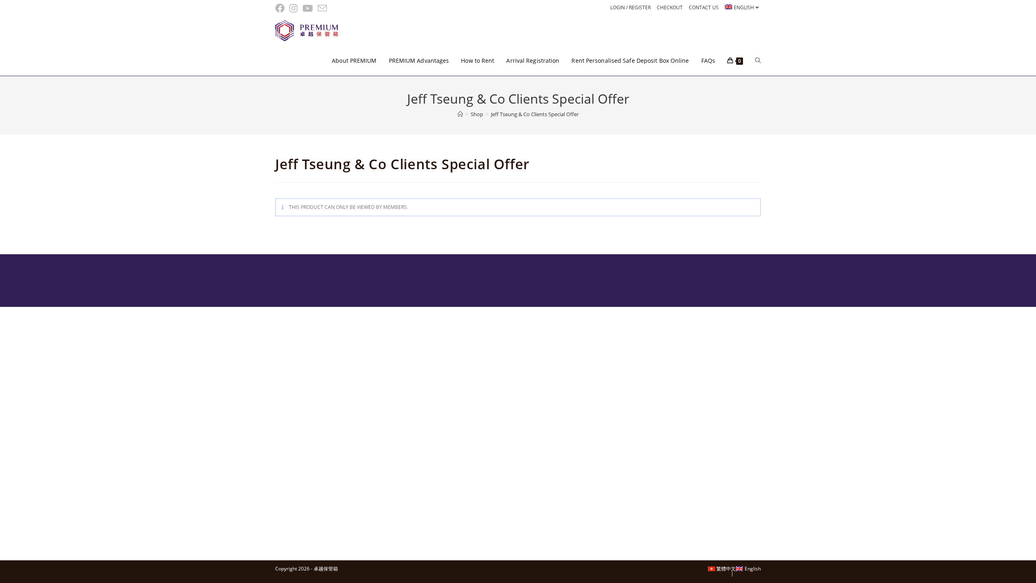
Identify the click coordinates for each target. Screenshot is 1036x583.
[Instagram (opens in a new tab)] (293, 8)
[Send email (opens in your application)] (322, 8)
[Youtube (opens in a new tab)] (307, 8)
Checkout (670, 7)
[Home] (460, 114)
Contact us (704, 7)
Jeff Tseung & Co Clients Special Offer (535, 114)
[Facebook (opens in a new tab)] (281, 8)
